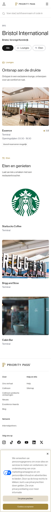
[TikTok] (11, 442)
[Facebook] (19, 442)
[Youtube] (26, 442)
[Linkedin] (34, 442)
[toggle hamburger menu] (47, 4)
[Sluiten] (47, 454)
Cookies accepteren (25, 507)
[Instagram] (4, 442)
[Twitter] (41, 442)
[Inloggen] (4, 4)
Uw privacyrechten (25, 498)
